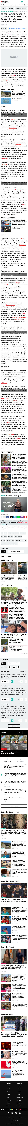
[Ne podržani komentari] (18, 667)
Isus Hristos (4, 536)
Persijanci (4, 164)
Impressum (14, 1117)
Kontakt (19, 1120)
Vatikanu (13, 120)
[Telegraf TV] (19, 1113)
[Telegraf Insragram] (16, 1113)
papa (23, 204)
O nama (4, 1117)
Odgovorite (5, 681)
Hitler (23, 313)
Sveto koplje (18, 540)
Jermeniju (14, 400)
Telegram (3, 524)
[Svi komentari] (9, 667)
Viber (25, 522)
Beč (2, 533)
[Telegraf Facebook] (8, 1113)
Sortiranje (4, 667)
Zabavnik (10, 11)
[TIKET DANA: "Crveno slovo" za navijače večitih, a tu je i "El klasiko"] (14, 890)
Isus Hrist (23, 533)
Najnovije (10, 812)
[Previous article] (1, 563)
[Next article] (27, 563)
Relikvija (8, 540)
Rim (13, 540)
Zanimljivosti (4, 11)
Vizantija (3, 543)
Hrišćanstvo (11, 533)
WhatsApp (20, 522)
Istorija (17, 533)
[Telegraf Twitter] (12, 1113)
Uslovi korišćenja (21, 527)
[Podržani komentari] (14, 667)
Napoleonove (10, 305)
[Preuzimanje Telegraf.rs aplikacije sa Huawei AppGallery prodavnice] (23, 1109)
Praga (18, 283)
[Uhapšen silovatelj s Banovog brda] (6, 229)
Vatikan (24, 540)
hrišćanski (4, 383)
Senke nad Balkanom (12, 543)
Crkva (5, 533)
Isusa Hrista (5, 398)
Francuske (4, 158)
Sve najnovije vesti (14, 806)
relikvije (5, 80)
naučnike (11, 434)
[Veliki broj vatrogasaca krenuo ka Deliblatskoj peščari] (14, 742)
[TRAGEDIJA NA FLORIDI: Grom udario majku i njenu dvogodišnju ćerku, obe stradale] (6, 1055)
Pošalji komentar (15, 551)
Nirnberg (7, 285)
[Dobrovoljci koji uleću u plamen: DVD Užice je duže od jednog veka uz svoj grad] (6, 1046)
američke (18, 319)
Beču (22, 239)
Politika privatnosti (11, 1120)
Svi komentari (14, 726)
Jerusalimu (12, 128)
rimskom (11, 34)
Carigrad (18, 144)
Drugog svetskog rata (19, 317)
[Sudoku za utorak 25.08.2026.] (6, 101)
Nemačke (22, 245)
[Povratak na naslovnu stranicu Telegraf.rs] (5, 2)
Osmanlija (18, 190)
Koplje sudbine (18, 536)
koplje (13, 75)
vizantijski (18, 438)
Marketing (9, 1117)
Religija (3, 540)
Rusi (8, 422)
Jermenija (10, 536)
